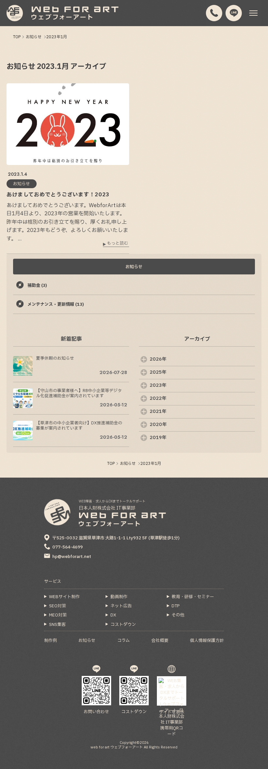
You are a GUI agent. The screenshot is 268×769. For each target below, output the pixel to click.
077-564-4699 (67, 547)
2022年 (158, 398)
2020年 (158, 424)
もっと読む (117, 244)
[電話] (214, 13)
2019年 (158, 437)
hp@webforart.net (71, 557)
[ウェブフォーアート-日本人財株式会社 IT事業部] (15, 13)
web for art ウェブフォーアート (117, 747)
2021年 (158, 411)
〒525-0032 (115, 538)
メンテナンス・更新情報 (55, 304)
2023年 (158, 385)
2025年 (158, 372)
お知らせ (134, 267)
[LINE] (234, 13)
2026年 (158, 359)
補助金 (37, 285)
